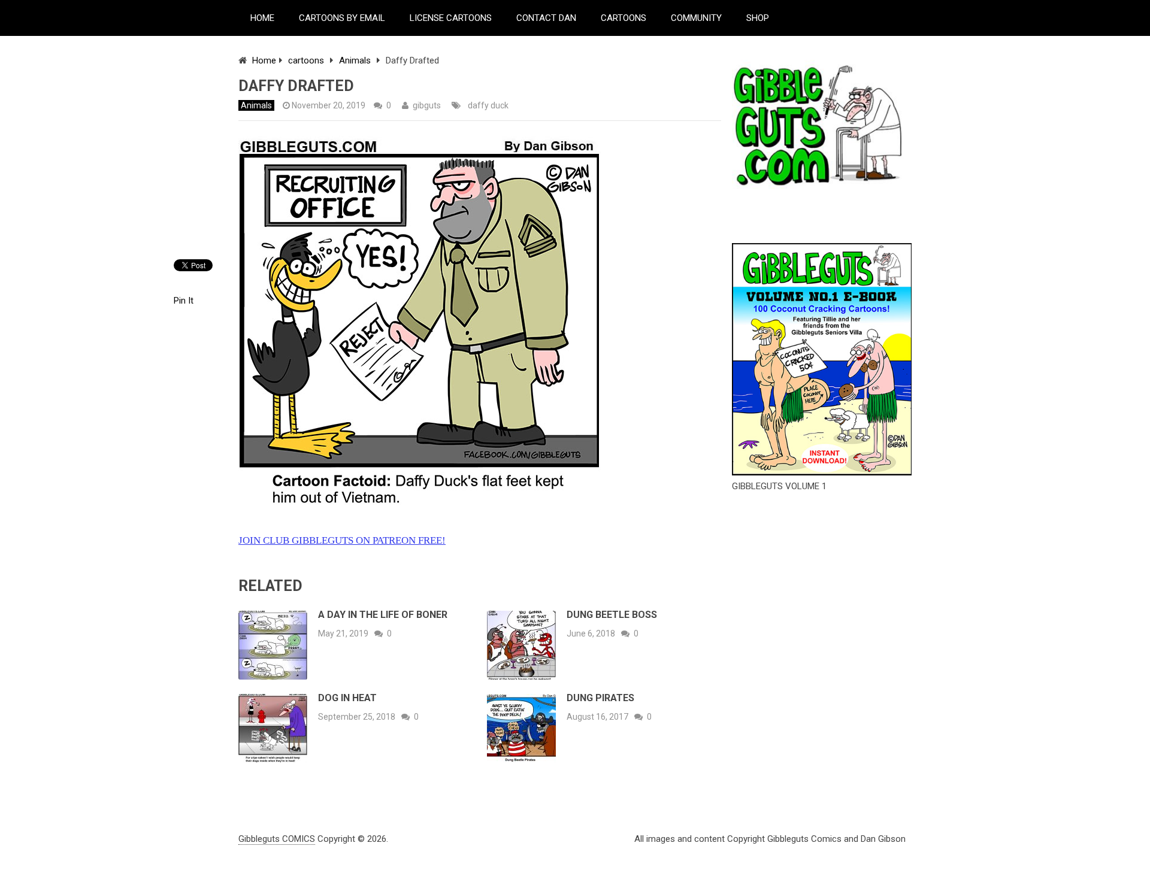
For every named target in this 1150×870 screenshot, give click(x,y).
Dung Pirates (600, 698)
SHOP (757, 18)
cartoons (306, 60)
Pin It (183, 300)
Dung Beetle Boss (612, 614)
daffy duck (488, 105)
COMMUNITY (696, 18)
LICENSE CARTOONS (451, 18)
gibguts (427, 105)
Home (264, 60)
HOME (262, 18)
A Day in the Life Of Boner (382, 614)
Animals (355, 60)
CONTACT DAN (546, 18)
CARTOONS (623, 18)
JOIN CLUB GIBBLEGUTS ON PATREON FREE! (342, 540)
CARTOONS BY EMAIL (342, 18)
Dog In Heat (347, 698)
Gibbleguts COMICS (276, 838)
